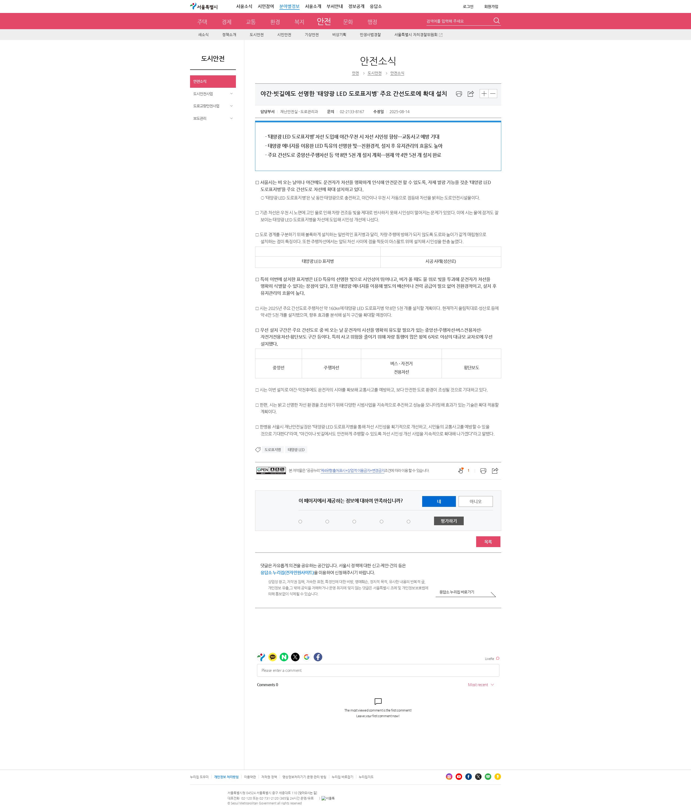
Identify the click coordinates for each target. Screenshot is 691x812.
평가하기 (449, 521)
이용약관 (250, 777)
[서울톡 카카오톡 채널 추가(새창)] (328, 798)
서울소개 (313, 6)
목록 (488, 541)
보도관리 (199, 118)
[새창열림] (459, 94)
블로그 (488, 776)
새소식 (203, 34)
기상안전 (312, 34)
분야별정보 (289, 6)
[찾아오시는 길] (307, 793)
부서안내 (335, 6)
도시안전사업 (203, 94)
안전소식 (199, 81)
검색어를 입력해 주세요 (445, 21)
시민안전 (284, 34)
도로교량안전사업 (206, 106)
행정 (372, 22)
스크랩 (471, 94)
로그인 (468, 6)
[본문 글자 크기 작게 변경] (492, 93)
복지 (299, 22)
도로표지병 (273, 449)
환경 (275, 22)
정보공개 (356, 6)
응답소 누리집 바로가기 (456, 592)
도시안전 (257, 34)
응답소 (376, 6)
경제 (226, 22)
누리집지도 (366, 777)
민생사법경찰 (370, 34)
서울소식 (244, 6)
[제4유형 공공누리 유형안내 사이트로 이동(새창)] (271, 470)
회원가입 (491, 6)
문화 (348, 22)
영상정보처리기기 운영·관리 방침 (304, 777)
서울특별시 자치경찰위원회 (416, 34)
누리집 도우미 (199, 777)
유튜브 (459, 776)
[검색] (497, 21)
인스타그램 (449, 776)
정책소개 (229, 34)
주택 (202, 22)
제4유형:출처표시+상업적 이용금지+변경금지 (352, 470)
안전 (324, 21)
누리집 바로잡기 (342, 777)
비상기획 (339, 34)
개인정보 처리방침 (226, 777)
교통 (251, 22)
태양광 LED (296, 449)
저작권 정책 (269, 777)
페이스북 (468, 776)
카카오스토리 (497, 776)
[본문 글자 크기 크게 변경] (484, 93)
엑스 (478, 776)
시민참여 (266, 6)
